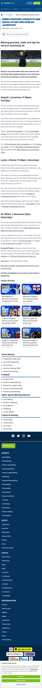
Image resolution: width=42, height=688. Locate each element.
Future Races (8, 365)
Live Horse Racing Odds (12, 368)
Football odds (8, 379)
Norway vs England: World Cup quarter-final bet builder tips (30, 342)
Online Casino (8, 423)
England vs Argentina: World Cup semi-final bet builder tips (10, 342)
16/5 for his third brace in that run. (23, 256)
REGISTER (37, 3)
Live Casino (7, 426)
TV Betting (7, 409)
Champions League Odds (12, 385)
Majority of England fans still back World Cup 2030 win (30, 298)
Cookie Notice (34, 669)
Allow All (21, 676)
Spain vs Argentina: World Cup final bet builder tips (30, 320)
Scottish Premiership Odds (13, 388)
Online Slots (7, 429)
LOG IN (29, 3)
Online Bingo (8, 420)
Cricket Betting (8, 412)
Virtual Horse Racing (10, 371)
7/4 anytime (30, 204)
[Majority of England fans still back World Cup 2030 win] (31, 289)
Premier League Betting (12, 382)
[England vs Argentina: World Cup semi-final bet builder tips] (10, 333)
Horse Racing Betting (11, 362)
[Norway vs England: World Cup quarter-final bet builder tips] (31, 333)
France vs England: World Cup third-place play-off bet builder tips (10, 320)
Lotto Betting (8, 399)
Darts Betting (8, 406)
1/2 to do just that (24, 241)
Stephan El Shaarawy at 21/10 (14, 206)
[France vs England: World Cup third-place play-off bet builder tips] (10, 311)
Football (9, 15)
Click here (4, 261)
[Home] (2, 15)
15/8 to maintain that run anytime (16, 144)
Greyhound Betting (10, 402)
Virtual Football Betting (11, 392)
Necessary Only (21, 680)
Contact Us (8, 446)
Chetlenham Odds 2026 (11, 359)
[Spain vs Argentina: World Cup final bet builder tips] (31, 311)
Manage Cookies (21, 684)
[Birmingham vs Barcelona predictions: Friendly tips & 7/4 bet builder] (10, 289)
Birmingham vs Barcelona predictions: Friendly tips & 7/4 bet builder (10, 298)
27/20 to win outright (14, 131)
